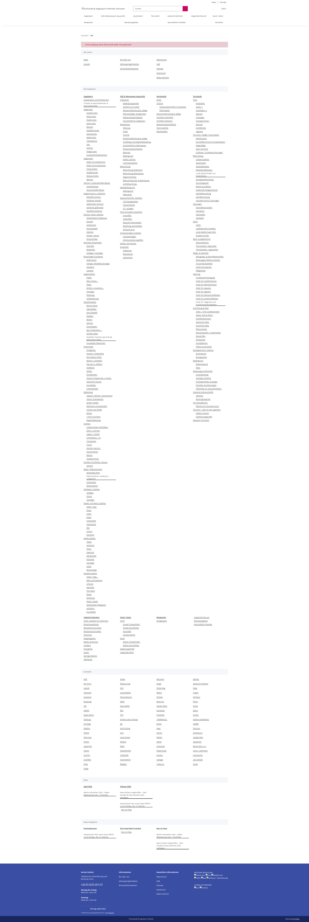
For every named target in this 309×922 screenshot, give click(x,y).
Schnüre (90, 584)
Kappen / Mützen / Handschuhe (99, 396)
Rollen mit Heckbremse (96, 162)
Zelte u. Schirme (93, 431)
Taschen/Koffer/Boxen (95, 190)
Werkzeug (91, 295)
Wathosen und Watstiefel (97, 406)
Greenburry (197, 733)
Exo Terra (87, 683)
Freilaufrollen (92, 169)
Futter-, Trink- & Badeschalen (207, 311)
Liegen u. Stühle (93, 434)
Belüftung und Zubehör (132, 226)
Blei (88, 528)
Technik (126, 135)
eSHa (86, 764)
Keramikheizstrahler (204, 207)
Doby (195, 688)
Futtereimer (91, 524)
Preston (160, 697)
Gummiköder (92, 326)
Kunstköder (91, 385)
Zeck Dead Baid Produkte (130, 828)
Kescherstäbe (92, 239)
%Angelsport (162, 621)
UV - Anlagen (128, 208)
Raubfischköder (90, 302)
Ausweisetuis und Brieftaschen (96, 100)
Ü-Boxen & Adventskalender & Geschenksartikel (96, 104)
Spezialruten (92, 134)
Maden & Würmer (91, 642)
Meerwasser (125, 124)
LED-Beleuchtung (203, 197)
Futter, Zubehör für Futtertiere (96, 621)
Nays (159, 728)
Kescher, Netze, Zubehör (93, 214)
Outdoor (87, 424)
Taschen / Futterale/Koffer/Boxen (97, 183)
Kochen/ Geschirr (94, 448)
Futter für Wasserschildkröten (208, 295)
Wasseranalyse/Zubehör (133, 117)
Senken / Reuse (93, 235)
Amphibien (200, 103)
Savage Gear (198, 737)
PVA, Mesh (91, 591)
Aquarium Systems (200, 683)
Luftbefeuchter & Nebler (206, 228)
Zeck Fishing (125, 728)
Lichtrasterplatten (130, 163)
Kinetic (86, 742)
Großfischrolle (92, 172)
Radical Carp (125, 683)
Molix (122, 746)
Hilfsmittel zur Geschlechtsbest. (209, 388)
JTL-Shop (296, 919)
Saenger (160, 759)
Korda (195, 706)
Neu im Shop (126, 809)
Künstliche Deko (202, 325)
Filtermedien (164, 110)
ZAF (85, 706)
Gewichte (90, 552)
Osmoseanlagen (129, 236)
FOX (121, 715)
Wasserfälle (200, 336)
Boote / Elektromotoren (93, 469)
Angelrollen (88, 158)
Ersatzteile (124, 247)
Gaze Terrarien (202, 149)
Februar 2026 (125, 786)
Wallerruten (91, 137)
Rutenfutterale (92, 186)
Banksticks (91, 249)
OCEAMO (87, 759)
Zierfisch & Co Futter (131, 107)
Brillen (89, 413)
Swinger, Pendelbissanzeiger (98, 263)
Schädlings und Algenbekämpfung (137, 142)
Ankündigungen (90, 828)
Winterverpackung (91, 624)
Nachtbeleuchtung (203, 193)
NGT (122, 688)
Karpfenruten (92, 113)
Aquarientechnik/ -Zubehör (131, 198)
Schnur (89, 531)
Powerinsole (161, 751)
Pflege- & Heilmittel (200, 253)
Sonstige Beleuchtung (205, 179)
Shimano (196, 697)
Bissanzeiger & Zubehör (93, 256)
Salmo (159, 742)
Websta (123, 742)
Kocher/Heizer (92, 452)
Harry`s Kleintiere (200, 751)
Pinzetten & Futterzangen (206, 385)
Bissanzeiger (92, 570)
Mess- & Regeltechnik (201, 239)
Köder (89, 517)
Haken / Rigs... (92, 577)
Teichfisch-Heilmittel (165, 117)
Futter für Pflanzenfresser (206, 284)
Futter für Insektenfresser (206, 281)
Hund (122, 621)
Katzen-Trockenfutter (131, 642)
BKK (121, 710)
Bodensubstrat (202, 364)
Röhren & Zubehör (203, 186)
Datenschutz (162, 59)
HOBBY (196, 724)
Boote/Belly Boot (93, 473)
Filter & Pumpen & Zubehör (131, 212)
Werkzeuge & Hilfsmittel (202, 371)
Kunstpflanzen (202, 343)
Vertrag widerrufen (98, 909)
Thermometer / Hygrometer (207, 249)
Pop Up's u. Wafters (94, 364)
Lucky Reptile (125, 692)
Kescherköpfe (92, 228)
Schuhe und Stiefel (94, 410)
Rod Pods (90, 246)
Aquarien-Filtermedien (132, 222)
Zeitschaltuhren (202, 242)
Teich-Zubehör (162, 128)
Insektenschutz (93, 459)
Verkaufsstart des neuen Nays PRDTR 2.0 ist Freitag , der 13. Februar (135, 804)
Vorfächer (90, 545)
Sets (88, 144)
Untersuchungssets (204, 267)
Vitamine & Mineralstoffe (203, 392)
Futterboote (91, 482)
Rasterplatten (162, 131)
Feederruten (92, 120)
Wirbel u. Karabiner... (95, 288)
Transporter (91, 441)
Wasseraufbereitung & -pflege (135, 110)
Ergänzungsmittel (127, 649)
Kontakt (223, 2)
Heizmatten (200, 214)
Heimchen (88, 635)
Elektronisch (91, 260)
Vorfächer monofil (94, 200)
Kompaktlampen (202, 166)
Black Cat (160, 701)
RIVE (85, 679)
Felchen (90, 148)
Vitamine (199, 396)
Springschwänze (90, 656)
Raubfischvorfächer (94, 211)
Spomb (86, 688)
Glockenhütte (125, 751)
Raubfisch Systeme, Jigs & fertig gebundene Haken (99, 338)
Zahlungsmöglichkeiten (129, 64)
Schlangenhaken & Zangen (207, 381)
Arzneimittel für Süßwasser (134, 121)
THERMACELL (162, 719)
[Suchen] (185, 8)
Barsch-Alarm (92, 305)
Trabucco (160, 764)
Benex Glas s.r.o (199, 746)
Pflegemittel (200, 270)
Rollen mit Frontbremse (96, 165)
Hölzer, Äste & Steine (204, 315)
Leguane (199, 131)
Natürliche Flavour (94, 381)
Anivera (160, 755)
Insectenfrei (198, 755)
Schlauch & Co (129, 229)
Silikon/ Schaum (202, 413)
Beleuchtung (125, 166)
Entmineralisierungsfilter (133, 240)
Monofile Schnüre (94, 197)
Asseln (86, 652)
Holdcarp (87, 719)
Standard (90, 267)
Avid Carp (87, 737)
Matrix (159, 692)
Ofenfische (88, 659)
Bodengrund (128, 156)
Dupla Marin (89, 715)
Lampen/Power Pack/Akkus (97, 427)
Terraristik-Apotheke (204, 263)
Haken (89, 277)
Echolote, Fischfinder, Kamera (95, 462)
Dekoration (127, 194)
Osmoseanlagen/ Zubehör (130, 233)
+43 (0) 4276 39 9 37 (92, 884)
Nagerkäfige (201, 145)
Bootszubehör (92, 486)
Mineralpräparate (203, 399)
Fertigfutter (91, 350)
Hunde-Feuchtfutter (131, 628)
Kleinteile (90, 535)
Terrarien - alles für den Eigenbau (207, 410)
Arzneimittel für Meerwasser (134, 145)
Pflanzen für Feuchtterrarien (207, 406)
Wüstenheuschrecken (92, 631)
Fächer (89, 496)
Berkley (196, 679)
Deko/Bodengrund (127, 187)
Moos (198, 367)
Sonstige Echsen (202, 121)
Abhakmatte (91, 556)
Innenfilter (127, 215)
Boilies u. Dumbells (94, 360)
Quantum (87, 697)
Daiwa (122, 679)
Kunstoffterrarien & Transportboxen (210, 142)
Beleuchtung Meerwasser (133, 173)
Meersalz (126, 152)
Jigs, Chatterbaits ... (94, 330)
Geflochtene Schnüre (95, 204)
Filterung (126, 128)
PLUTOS (87, 755)
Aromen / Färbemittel (95, 353)
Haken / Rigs (92, 507)
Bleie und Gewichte (94, 580)
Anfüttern (90, 608)
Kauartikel (127, 631)
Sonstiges (90, 291)
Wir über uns (125, 59)
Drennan (196, 728)
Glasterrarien (201, 138)
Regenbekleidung (94, 420)
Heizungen (197, 204)
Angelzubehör (89, 274)
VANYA (86, 733)
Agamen (199, 114)
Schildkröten (201, 128)
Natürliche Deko (202, 322)
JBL (121, 724)
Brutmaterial (201, 353)
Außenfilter (127, 219)
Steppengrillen (90, 638)
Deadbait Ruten (93, 130)
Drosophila (88, 649)
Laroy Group (125, 737)
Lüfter (198, 225)
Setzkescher (91, 225)
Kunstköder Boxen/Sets (96, 343)
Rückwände (200, 339)
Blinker (89, 319)
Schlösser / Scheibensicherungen (209, 152)
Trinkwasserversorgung (205, 277)
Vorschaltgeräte (202, 183)
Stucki (195, 764)
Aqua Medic (125, 706)
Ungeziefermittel (127, 652)
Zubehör (90, 232)
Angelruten (88, 109)
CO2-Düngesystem (130, 201)
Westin (159, 737)
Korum (159, 733)
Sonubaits (161, 710)
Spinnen (199, 124)
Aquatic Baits (162, 706)
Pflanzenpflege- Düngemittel (134, 114)
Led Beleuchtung (130, 184)
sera (122, 733)
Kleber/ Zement (129, 159)
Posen (89, 284)
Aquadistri (197, 742)
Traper (195, 692)
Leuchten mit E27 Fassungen (207, 200)
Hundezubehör (129, 635)
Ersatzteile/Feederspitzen (97, 155)
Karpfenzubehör (90, 573)
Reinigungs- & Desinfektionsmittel (209, 256)
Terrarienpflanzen (200, 403)
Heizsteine (200, 211)
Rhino (195, 701)
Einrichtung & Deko (201, 308)
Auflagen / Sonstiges (95, 253)
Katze (122, 638)
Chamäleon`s (201, 110)
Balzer (159, 724)
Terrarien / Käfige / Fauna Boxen (206, 135)
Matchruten (91, 116)
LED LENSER (198, 759)
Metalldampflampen (204, 170)
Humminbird (125, 759)
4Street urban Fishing (129, 719)
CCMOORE (124, 755)
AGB (158, 64)
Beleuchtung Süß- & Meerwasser (136, 180)
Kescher (90, 221)
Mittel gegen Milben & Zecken (208, 260)
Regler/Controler (129, 177)
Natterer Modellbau (201, 719)
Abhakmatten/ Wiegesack (97, 218)
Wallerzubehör (90, 538)
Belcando (160, 679)
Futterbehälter (92, 388)
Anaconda (161, 746)
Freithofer (161, 715)
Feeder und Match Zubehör (95, 503)
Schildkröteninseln (203, 318)
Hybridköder (92, 309)
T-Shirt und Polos (93, 417)
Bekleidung (88, 392)
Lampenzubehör (202, 159)
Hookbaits (91, 367)
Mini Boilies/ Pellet (94, 357)
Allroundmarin (126, 697)
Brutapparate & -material (203, 350)
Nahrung (196, 274)
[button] (208, 8)
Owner (86, 751)
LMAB (86, 768)
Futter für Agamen (203, 291)
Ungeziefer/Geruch (201, 617)
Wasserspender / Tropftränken (208, 332)
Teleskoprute (92, 141)
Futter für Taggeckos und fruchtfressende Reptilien (206, 303)
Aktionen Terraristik (201, 420)
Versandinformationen (129, 68)
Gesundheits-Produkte (203, 624)
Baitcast (90, 127)
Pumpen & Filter (202, 235)
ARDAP (86, 710)
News (214, 2)
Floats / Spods (92, 601)
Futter (89, 514)
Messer (89, 455)
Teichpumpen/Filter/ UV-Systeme (172, 107)
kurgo (159, 683)
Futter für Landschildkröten (207, 298)
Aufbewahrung (93, 298)
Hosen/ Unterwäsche (95, 399)
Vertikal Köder (92, 333)
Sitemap (160, 68)
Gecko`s (199, 107)
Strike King (161, 688)
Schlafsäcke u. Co (94, 438)
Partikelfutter (92, 374)
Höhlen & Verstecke (204, 346)
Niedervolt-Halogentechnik (207, 190)
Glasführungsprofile (204, 417)
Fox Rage (87, 724)
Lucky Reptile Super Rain (206, 232)
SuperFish (88, 746)
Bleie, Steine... (92, 281)
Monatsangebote (201, 621)
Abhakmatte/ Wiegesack (96, 605)
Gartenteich (128, 257)
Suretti (195, 715)
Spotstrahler (201, 163)
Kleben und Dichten (128, 243)
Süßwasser (124, 100)
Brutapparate (201, 357)
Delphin (87, 728)
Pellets (89, 371)
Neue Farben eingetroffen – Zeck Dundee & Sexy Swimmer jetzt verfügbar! (133, 795)
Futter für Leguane (203, 288)
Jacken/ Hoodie (92, 403)
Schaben (87, 645)
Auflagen (90, 493)
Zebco (195, 710)
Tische (89, 445)
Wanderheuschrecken (92, 628)
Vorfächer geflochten (95, 207)
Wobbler (90, 316)
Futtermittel (88, 346)
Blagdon (123, 764)
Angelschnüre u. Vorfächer (94, 193)
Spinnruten (91, 123)
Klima (195, 221)
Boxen (89, 594)
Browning (87, 701)
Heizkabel (200, 218)
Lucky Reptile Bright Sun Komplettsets (206, 174)
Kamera (90, 466)
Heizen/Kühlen (129, 205)
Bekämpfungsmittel (131, 103)
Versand (111, 913)
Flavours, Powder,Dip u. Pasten (99, 378)
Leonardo (87, 692)
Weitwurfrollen (93, 176)
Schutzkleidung (202, 374)
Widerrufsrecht (163, 77)
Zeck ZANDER (92, 312)
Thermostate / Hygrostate (206, 246)
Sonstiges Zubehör (203, 378)
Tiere (195, 100)
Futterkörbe (91, 521)
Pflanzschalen (201, 329)
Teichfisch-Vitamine (164, 121)
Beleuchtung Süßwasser (133, 170)
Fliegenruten (92, 151)
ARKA (122, 701)
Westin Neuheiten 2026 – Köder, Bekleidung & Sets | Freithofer (97, 793)
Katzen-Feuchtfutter (131, 645)
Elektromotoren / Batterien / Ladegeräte (98, 477)
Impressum (161, 73)
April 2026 (88, 786)
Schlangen (200, 117)
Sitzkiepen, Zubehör (92, 489)
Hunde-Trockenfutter (131, 624)
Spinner (90, 323)
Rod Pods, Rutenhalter (93, 242)
